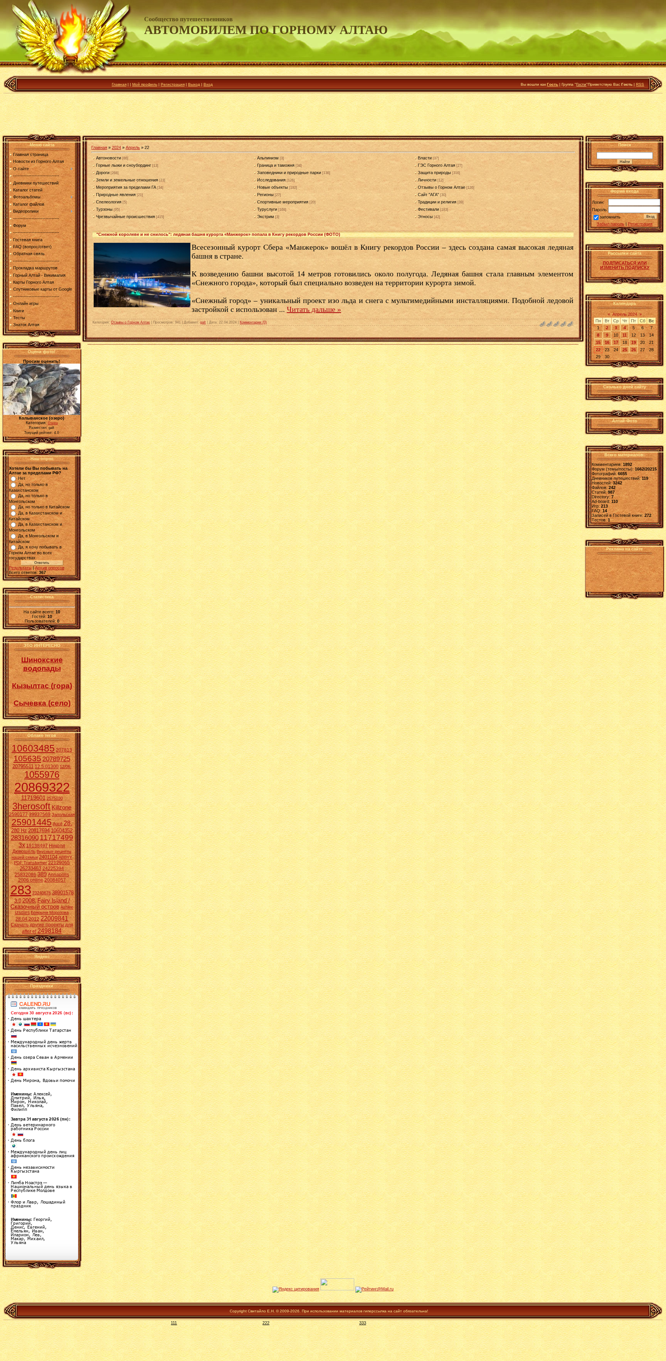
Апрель (133, 147)
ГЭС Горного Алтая (436, 165)
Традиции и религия (437, 202)
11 (624, 335)
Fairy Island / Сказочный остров (40, 903)
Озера (53, 423)
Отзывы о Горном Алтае (441, 187)
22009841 (54, 918)
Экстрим (265, 216)
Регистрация (173, 84)
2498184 (49, 931)
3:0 (17, 901)
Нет (21, 478)
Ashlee (67, 907)
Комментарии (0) (253, 322)
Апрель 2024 (624, 314)
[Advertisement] (333, 115)
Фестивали (428, 209)
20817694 (39, 830)
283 (20, 890)
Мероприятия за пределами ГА (126, 187)
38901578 (63, 892)
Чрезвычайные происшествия (125, 216)
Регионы (265, 194)
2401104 (48, 857)
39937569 (39, 814)
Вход (208, 84)
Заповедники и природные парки (289, 172)
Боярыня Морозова (50, 912)
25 (624, 349)
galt (203, 322)
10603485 (33, 748)
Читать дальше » (314, 309)
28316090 (25, 837)
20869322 (42, 787)
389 (42, 874)
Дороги (102, 172)
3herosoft (31, 806)
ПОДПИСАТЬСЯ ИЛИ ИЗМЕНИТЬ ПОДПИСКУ (624, 265)
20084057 (55, 880)
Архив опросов (49, 567)
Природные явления (116, 194)
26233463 (30, 868)
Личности (427, 180)
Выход (194, 84)
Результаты (20, 567)
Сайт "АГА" (428, 194)
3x (21, 845)
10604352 (61, 830)
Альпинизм (268, 158)
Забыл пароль (610, 224)
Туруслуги (267, 209)
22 (598, 349)
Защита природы (434, 172)
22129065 (59, 862)
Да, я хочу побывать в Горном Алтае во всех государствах (35, 552)
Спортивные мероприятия (282, 202)
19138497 (37, 845)
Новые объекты (272, 187)
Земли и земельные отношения (127, 180)
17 (616, 342)
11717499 (56, 837)
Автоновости (108, 158)
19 (633, 342)
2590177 (18, 814)
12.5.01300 (47, 766)
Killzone (61, 807)
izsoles (22, 912)
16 (607, 342)
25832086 (25, 874)
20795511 (23, 766)
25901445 (32, 822)
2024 (116, 147)
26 (633, 349)
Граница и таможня (275, 165)
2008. (29, 900)
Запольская (63, 814)
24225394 (53, 868)
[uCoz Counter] (337, 1289)
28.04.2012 (27, 919)
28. (68, 823)
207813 (64, 750)
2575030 (55, 798)
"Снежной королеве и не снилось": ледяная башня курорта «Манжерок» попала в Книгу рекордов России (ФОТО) (218, 234)
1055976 (41, 774)
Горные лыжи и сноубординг (123, 165)
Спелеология (108, 202)
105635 (27, 758)
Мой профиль (144, 84)
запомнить (610, 217)
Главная (119, 84)
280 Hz (19, 830)
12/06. (65, 766)
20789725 (56, 759)
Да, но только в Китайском (44, 506)
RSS (640, 84)
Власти (425, 158)
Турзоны (104, 209)
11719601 (33, 798)
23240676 (41, 892)
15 (598, 342)
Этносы (425, 216)
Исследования (271, 180)
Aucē (57, 823)
